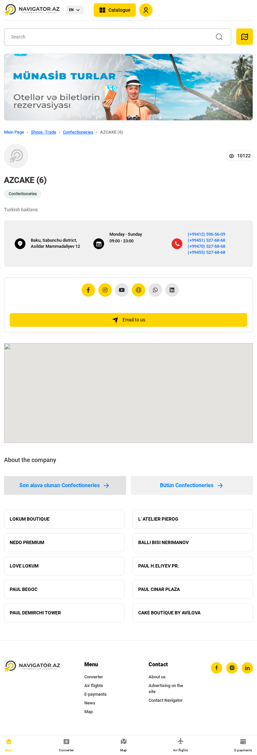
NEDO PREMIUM (27, 542)
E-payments (95, 694)
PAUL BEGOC (23, 589)
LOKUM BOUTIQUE (30, 519)
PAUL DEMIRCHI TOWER (35, 612)
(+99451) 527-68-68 (206, 240)
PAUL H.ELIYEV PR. (158, 566)
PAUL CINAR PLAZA (159, 589)
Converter (93, 676)
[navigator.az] (32, 667)
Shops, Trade (43, 132)
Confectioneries (78, 132)
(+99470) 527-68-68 (206, 246)
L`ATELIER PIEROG (158, 519)
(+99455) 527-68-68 (206, 252)
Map (88, 711)
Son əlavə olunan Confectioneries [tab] (59, 485)
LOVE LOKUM (24, 566)
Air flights (93, 685)
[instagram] (232, 668)
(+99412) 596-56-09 (206, 234)
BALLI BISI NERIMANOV (163, 542)
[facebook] (216, 668)
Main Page (14, 132)
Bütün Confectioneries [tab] (186, 485)
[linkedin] (247, 668)
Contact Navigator (166, 700)
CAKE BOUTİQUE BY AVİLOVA (169, 612)
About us (157, 676)
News (89, 702)
